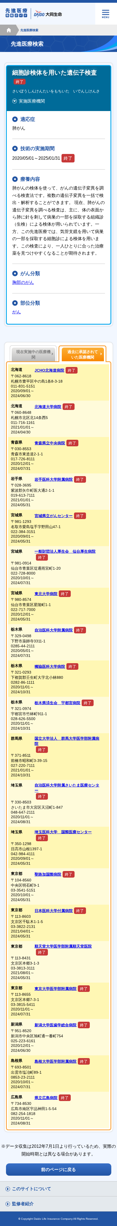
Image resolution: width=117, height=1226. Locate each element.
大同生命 (48, 13)
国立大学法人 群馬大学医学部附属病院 (67, 741)
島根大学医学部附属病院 (55, 1061)
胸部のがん (23, 282)
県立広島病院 (46, 1098)
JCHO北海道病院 (49, 370)
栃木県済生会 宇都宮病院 (57, 703)
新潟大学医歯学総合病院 (55, 1025)
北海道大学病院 (48, 406)
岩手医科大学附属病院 (54, 479)
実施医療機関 (32, 101)
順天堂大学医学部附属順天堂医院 (63, 946)
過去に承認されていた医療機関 (82, 354)
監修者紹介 (23, 1203)
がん (16, 312)
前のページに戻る (58, 1169)
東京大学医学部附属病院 (55, 988)
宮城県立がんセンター (54, 516)
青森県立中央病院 (50, 443)
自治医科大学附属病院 (54, 630)
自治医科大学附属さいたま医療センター (67, 788)
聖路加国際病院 (48, 874)
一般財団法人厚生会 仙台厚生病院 (65, 551)
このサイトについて (31, 1188)
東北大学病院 (46, 594)
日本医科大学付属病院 (54, 910)
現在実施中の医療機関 (33, 354)
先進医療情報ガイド (19, 13)
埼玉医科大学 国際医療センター (63, 832)
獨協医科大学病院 (50, 666)
